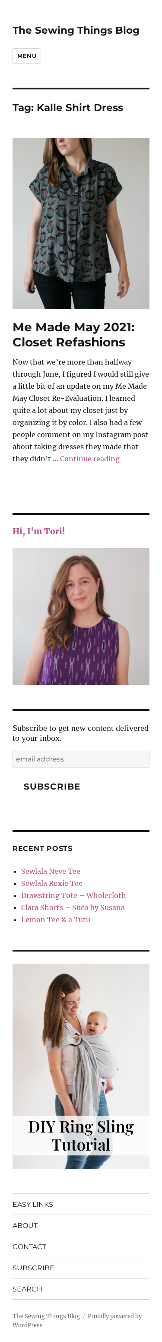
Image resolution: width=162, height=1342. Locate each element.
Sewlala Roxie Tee (52, 883)
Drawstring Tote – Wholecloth (73, 895)
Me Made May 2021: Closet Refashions (73, 334)
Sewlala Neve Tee (50, 871)
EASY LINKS (33, 1204)
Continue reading (90, 458)
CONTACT (29, 1247)
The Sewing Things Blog (76, 30)
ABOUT (25, 1225)
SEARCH (27, 1289)
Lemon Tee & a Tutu (55, 919)
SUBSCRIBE (33, 1268)
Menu (26, 55)
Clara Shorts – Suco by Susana (73, 907)
